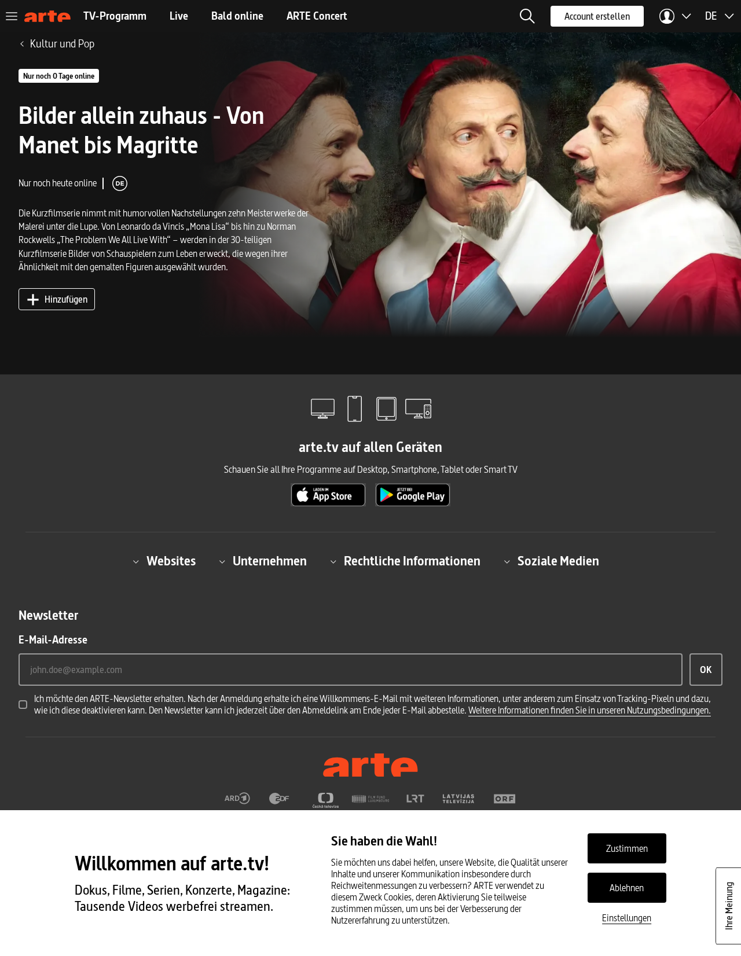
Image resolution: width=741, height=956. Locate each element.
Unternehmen (270, 561)
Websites (171, 561)
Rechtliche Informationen (412, 561)
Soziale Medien (558, 561)
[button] (527, 16)
